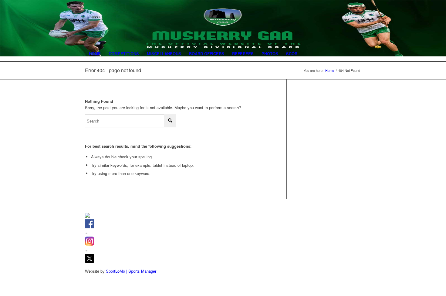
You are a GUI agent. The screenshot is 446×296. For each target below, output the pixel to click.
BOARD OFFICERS (206, 53)
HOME (95, 53)
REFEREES (243, 53)
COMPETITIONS (124, 53)
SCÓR (291, 53)
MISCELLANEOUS (164, 53)
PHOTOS (270, 53)
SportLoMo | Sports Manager (131, 271)
